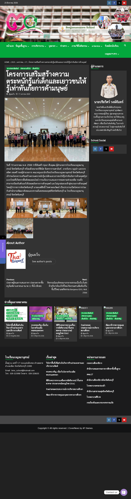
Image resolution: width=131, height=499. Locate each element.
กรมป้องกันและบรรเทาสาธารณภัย (100, 402)
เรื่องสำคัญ (18, 319)
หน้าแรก (10, 46)
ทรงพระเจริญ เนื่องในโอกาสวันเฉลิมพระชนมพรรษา (39, 328)
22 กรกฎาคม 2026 (14, 336)
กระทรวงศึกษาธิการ (94, 363)
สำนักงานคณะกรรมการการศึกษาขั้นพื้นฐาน (103, 368)
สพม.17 (90, 374)
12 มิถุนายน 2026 (63, 338)
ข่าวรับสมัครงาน (12, 316)
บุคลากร (52, 46)
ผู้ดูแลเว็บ (12, 94)
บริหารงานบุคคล (86, 316)
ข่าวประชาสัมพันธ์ (12, 68)
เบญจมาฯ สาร (111, 53)
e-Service (96, 46)
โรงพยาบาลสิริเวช (94, 397)
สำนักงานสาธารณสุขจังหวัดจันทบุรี (100, 391)
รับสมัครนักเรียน (112, 46)
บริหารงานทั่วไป (25, 68)
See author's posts (42, 261)
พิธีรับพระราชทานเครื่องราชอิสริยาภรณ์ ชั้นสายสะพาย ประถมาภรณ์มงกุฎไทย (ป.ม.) (64, 382)
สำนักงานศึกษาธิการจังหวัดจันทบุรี (100, 380)
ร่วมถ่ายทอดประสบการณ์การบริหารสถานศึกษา (64, 389)
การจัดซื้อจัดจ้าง (12, 310)
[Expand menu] (28, 46)
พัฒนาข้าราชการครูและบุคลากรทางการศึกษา (63, 395)
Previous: (24, 282)
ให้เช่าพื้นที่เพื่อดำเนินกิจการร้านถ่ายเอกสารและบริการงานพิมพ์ (15, 328)
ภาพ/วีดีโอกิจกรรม (79, 46)
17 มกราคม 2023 (24, 94)
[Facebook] (3, 261)
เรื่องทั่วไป (36, 68)
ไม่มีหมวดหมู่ (36, 319)
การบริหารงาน (38, 46)
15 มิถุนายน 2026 (38, 336)
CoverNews (74, 428)
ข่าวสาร (63, 46)
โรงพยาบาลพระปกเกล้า (96, 385)
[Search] (125, 45)
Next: (67, 286)
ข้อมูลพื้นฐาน (21, 46)
